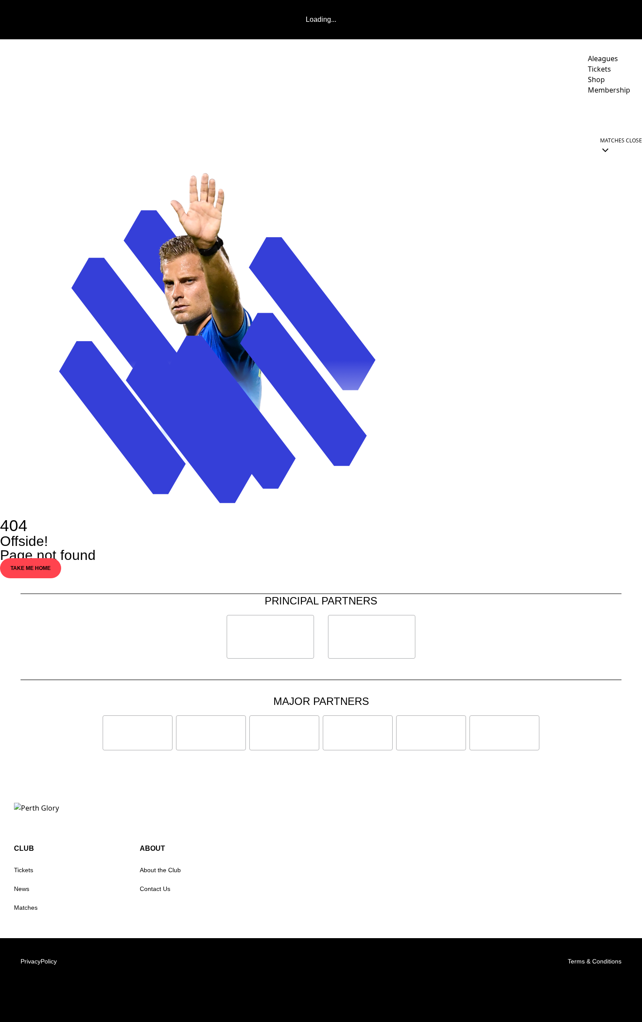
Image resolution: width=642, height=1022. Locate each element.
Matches (26, 907)
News (21, 888)
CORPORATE (577, 114)
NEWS (349, 114)
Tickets (23, 870)
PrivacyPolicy (39, 961)
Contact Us (155, 888)
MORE (618, 114)
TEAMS (416, 114)
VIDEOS (381, 114)
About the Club (160, 870)
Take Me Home (30, 568)
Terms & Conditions (594, 961)
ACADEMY (463, 114)
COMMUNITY (518, 114)
